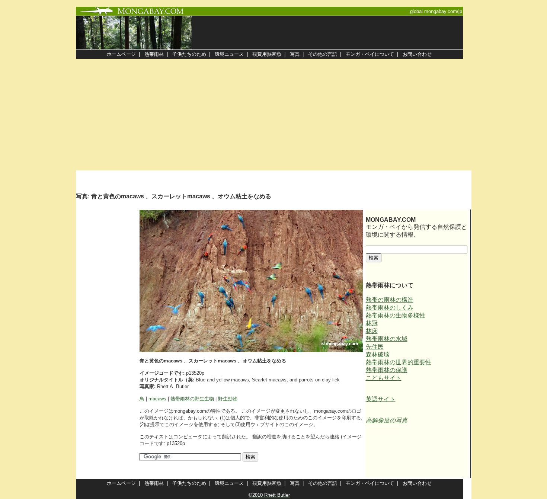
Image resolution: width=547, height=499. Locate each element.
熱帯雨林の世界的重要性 (398, 362)
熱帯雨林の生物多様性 (395, 315)
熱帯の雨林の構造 (389, 300)
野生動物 (227, 399)
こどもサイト (384, 378)
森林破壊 (378, 354)
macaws (157, 399)
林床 (372, 331)
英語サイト (381, 399)
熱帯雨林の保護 (386, 370)
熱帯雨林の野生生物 (192, 399)
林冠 (372, 323)
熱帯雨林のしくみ (389, 307)
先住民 (375, 346)
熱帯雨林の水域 (386, 339)
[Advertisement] (273, 115)
